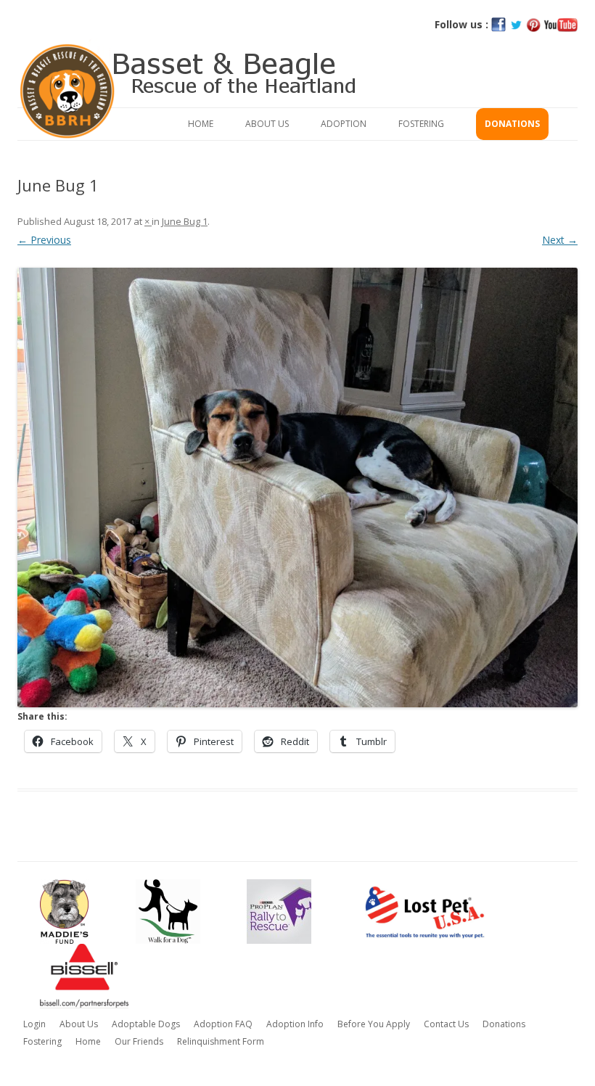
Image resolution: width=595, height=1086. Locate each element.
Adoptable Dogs (146, 1024)
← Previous (44, 240)
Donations (512, 124)
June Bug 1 (185, 221)
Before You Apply (373, 1024)
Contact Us (446, 1024)
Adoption (343, 124)
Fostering (421, 124)
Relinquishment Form (220, 1041)
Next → (560, 240)
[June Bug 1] (297, 487)
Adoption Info (295, 1024)
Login (34, 1024)
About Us (267, 124)
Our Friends (139, 1041)
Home (200, 124)
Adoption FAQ (223, 1024)
